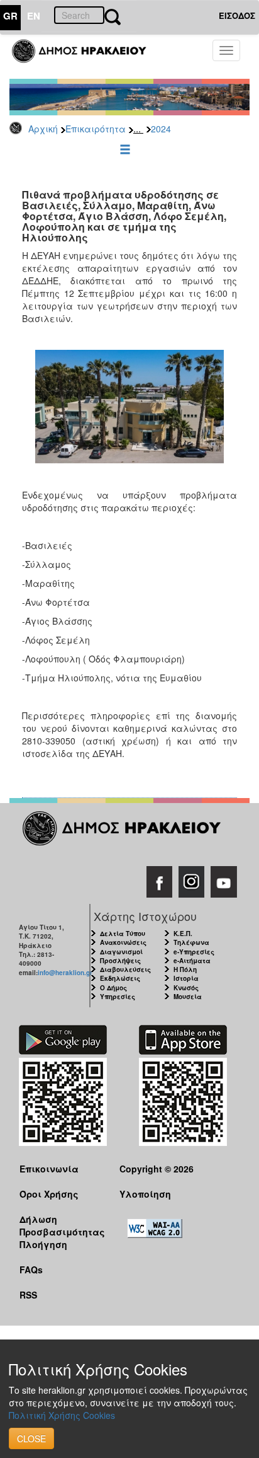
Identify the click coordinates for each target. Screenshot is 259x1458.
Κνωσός (186, 987)
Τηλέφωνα (191, 942)
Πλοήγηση (43, 1244)
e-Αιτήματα (192, 960)
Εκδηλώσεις (120, 978)
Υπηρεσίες (117, 996)
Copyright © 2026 (156, 1168)
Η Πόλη (185, 969)
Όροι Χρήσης (49, 1194)
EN (33, 16)
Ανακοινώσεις (123, 942)
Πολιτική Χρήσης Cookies (62, 1415)
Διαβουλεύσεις (125, 969)
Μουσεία (188, 996)
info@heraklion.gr (65, 972)
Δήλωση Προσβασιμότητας (59, 1225)
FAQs (31, 1269)
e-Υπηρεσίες (194, 951)
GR (10, 16)
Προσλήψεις (120, 960)
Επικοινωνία (49, 1168)
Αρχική (43, 128)
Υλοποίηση (145, 1194)
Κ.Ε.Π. (183, 933)
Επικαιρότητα (95, 128)
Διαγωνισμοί (121, 951)
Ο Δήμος (113, 987)
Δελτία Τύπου (122, 933)
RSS (28, 1294)
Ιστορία (186, 978)
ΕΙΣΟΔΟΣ (237, 15)
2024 (161, 128)
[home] (86, 57)
